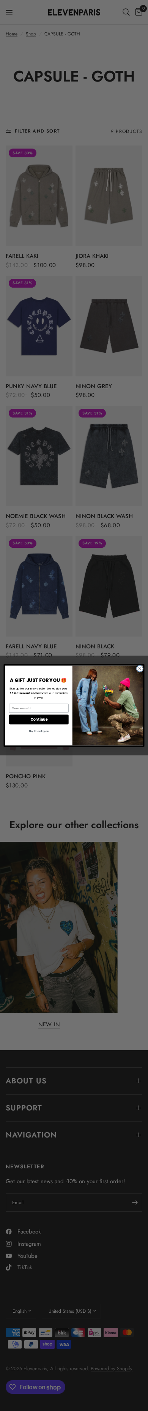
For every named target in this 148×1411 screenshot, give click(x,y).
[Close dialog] (140, 669)
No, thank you (39, 731)
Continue (38, 719)
